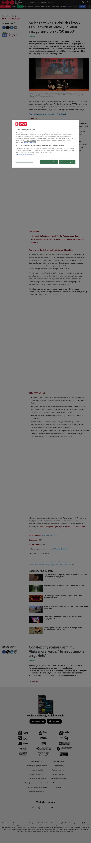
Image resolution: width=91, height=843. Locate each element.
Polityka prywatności (30, 142)
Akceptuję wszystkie (67, 162)
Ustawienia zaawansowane (24, 162)
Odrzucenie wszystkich (49, 162)
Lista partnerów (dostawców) (25, 155)
